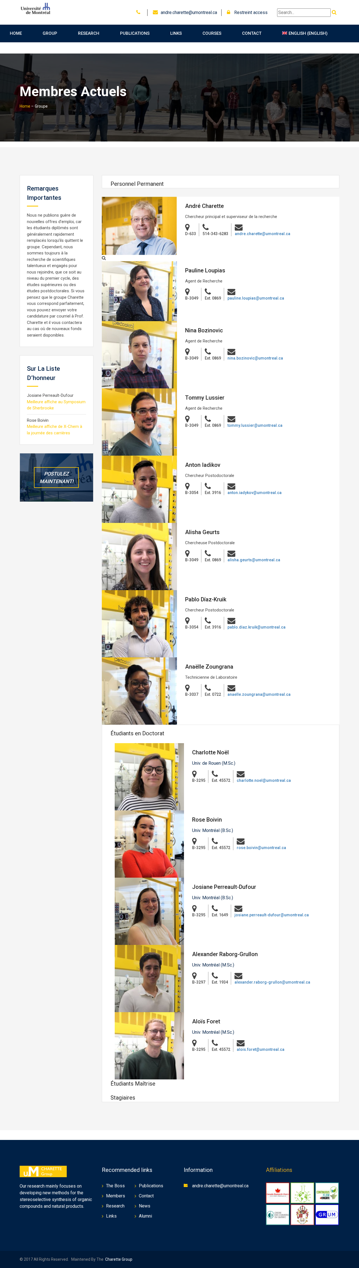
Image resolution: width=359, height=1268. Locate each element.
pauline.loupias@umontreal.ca (255, 298)
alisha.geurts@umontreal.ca (253, 560)
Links (176, 33)
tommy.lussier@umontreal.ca (254, 425)
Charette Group (118, 1259)
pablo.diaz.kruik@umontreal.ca (256, 627)
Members (115, 1196)
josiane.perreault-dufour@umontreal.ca (271, 915)
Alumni (145, 1216)
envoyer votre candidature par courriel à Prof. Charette (55, 316)
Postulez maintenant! (56, 477)
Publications (134, 33)
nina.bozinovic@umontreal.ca (255, 358)
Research (88, 33)
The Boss (115, 1185)
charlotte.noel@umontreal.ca (264, 780)
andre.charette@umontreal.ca (189, 12)
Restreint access (250, 12)
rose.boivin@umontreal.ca (261, 847)
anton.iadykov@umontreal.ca (254, 492)
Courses (211, 33)
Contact (251, 33)
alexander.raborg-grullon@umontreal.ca (272, 982)
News (144, 1206)
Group (50, 33)
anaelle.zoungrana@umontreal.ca (259, 694)
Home (16, 33)
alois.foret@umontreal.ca (260, 1049)
